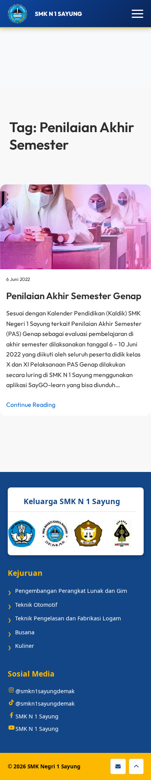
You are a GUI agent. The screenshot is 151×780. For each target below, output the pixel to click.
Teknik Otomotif (36, 604)
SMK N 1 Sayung (36, 716)
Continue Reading (30, 404)
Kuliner (24, 645)
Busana (24, 632)
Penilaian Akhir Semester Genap (73, 295)
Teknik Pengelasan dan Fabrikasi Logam (68, 618)
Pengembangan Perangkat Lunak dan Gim (71, 590)
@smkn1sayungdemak (45, 691)
